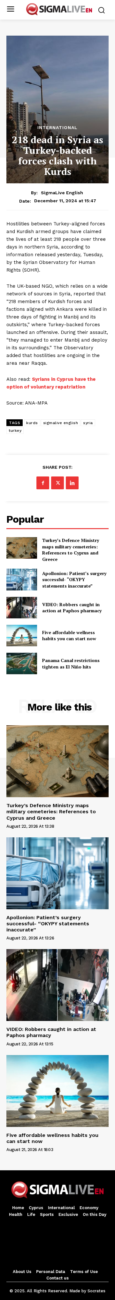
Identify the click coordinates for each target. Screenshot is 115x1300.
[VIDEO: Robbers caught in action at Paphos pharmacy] (21, 607)
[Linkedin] (72, 482)
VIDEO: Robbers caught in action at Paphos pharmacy (72, 607)
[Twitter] (57, 482)
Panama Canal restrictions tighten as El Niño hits (71, 663)
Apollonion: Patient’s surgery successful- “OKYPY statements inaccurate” (74, 579)
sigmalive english (60, 423)
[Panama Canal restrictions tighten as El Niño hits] (21, 663)
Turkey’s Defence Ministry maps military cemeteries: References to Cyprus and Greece (70, 549)
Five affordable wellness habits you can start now (69, 635)
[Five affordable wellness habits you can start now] (21, 635)
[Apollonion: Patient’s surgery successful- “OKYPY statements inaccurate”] (21, 579)
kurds (32, 423)
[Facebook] (42, 482)
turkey (15, 430)
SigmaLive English (62, 192)
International (57, 127)
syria (88, 423)
